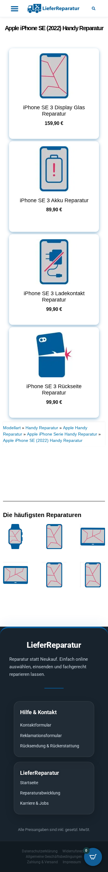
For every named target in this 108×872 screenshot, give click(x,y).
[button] (93, 8)
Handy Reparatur (42, 427)
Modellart (12, 427)
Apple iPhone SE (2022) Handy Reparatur (42, 440)
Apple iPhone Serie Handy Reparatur (62, 434)
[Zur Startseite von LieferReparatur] (54, 8)
